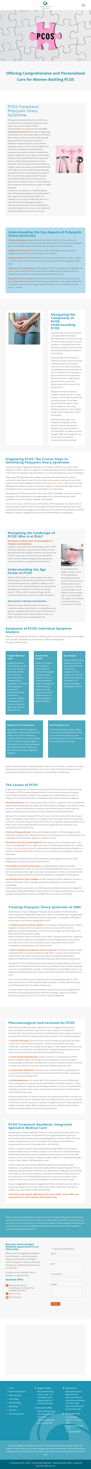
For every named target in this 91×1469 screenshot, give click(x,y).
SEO (69, 1463)
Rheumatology (15, 1395)
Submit (55, 1304)
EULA (28, 1463)
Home (11, 1388)
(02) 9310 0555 (15, 1293)
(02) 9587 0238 (46, 1403)
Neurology (13, 1406)
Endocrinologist (21, 199)
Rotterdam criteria (55, 483)
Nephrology (14, 1399)
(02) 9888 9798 (75, 1432)
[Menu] (82, 5)
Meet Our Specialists (17, 1391)
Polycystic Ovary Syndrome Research (21, 848)
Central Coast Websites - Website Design (49, 1463)
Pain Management (16, 1414)
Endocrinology (15, 1402)
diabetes (12, 1160)
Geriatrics (13, 1410)
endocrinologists (16, 504)
